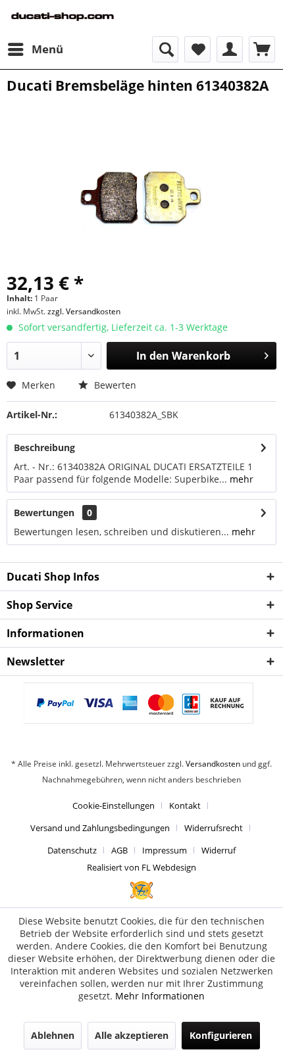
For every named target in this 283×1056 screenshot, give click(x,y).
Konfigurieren (221, 1035)
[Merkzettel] (197, 49)
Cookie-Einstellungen (113, 805)
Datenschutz (72, 850)
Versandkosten (213, 763)
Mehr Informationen (160, 996)
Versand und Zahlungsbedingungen (100, 828)
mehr (240, 479)
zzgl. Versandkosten (83, 311)
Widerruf (218, 850)
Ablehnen (52, 1035)
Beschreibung (44, 447)
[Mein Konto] (230, 49)
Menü (47, 49)
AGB (119, 850)
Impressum (164, 850)
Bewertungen (44, 512)
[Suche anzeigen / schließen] (165, 49)
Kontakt (185, 805)
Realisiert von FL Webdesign (141, 867)
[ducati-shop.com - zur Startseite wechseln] (74, 18)
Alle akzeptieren (131, 1035)
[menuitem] (35, 49)
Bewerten (113, 385)
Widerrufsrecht (213, 828)
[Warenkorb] (262, 49)
